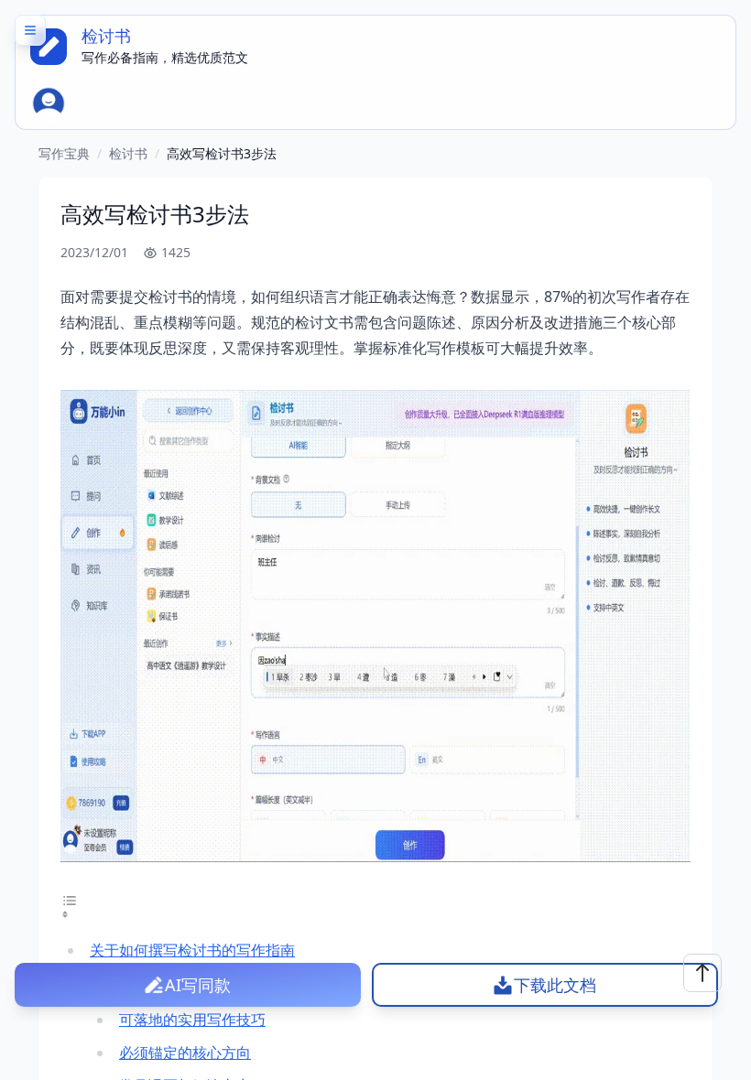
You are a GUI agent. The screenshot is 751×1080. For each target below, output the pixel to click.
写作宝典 (64, 153)
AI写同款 (198, 985)
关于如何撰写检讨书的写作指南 (192, 950)
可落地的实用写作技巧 (192, 1020)
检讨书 (128, 153)
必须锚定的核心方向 (185, 1052)
